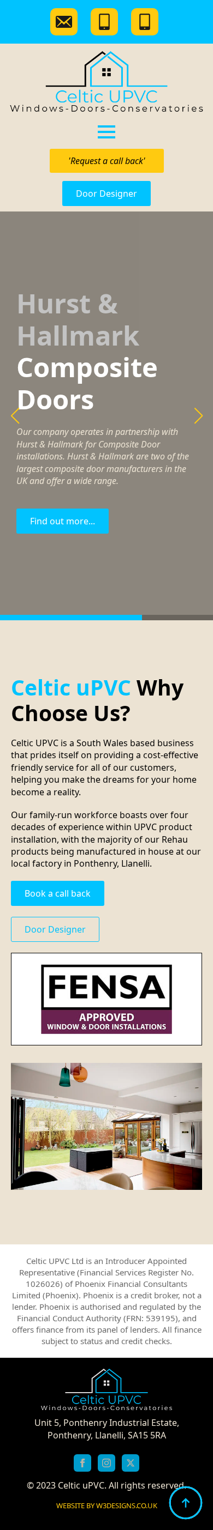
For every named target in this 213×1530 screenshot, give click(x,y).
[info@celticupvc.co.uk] (66, 21)
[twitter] (130, 1463)
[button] (15, 416)
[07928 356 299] (106, 21)
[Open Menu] (106, 132)
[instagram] (106, 1463)
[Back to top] (185, 1502)
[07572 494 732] (147, 21)
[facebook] (82, 1463)
